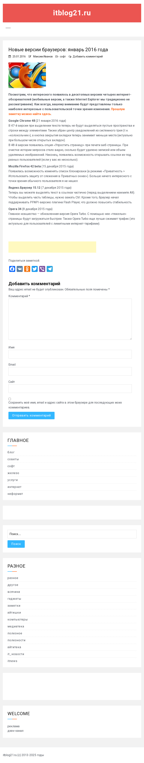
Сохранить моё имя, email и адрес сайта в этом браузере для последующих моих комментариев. (65, 405)
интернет (15, 487)
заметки (14, 605)
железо (13, 473)
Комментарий (19, 296)
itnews (12, 661)
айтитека (14, 647)
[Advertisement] (52, 247)
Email (12, 364)
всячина (14, 592)
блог (11, 452)
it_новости (16, 654)
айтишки (14, 612)
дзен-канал (15, 731)
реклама (14, 726)
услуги (13, 480)
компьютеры (18, 619)
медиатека (16, 626)
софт (63, 56)
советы (13, 459)
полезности (17, 640)
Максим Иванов (43, 56)
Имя (11, 347)
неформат (15, 494)
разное (13, 578)
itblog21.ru (72, 13)
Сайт (11, 382)
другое (13, 585)
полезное (15, 633)
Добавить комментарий (88, 56)
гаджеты (14, 598)
